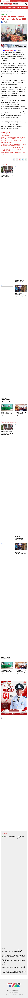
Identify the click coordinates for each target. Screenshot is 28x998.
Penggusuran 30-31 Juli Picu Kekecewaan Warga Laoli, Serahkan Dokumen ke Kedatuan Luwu (13, 153)
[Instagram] (13, 986)
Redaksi (19, 990)
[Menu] (2, 4)
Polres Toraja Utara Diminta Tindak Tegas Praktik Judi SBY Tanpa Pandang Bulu (12, 950)
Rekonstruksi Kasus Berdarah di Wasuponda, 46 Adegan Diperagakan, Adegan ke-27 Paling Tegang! (13, 956)
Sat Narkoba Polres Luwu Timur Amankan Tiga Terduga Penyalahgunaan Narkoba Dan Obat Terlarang (14, 966)
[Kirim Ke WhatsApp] (26, 159)
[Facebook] (10, 986)
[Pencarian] (26, 4)
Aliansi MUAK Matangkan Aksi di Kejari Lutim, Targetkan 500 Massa (12, 141)
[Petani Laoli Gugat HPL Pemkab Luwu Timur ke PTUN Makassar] (7, 169)
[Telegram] (18, 986)
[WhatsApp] (15, 986)
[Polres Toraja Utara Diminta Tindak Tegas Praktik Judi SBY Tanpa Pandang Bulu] (14, 891)
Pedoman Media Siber (14, 992)
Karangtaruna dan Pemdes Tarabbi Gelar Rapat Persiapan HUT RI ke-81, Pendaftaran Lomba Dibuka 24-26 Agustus (13, 149)
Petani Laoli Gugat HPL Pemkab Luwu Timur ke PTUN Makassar (12, 134)
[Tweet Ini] (17, 159)
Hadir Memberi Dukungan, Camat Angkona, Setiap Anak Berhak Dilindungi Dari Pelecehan (13, 145)
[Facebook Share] (14, 159)
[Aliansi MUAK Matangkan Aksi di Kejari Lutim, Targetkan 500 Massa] (7, 341)
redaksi (5, 21)
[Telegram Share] (23, 159)
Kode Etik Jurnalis (11, 990)
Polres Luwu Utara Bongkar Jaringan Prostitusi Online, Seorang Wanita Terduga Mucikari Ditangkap (14, 972)
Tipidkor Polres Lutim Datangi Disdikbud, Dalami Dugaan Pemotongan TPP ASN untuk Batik (13, 138)
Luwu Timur (4, 14)
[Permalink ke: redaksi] (2, 22)
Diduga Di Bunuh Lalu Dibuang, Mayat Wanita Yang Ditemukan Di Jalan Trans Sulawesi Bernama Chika (13, 961)
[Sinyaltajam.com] (11, 4)
